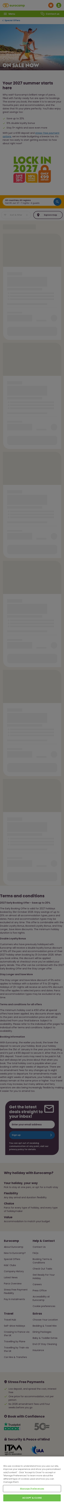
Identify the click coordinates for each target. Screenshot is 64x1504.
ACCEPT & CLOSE (32, 1497)
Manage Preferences (32, 1488)
